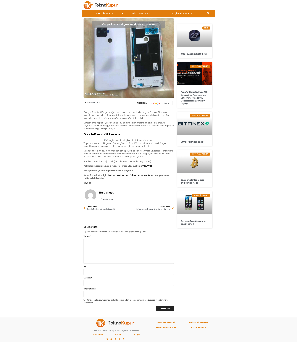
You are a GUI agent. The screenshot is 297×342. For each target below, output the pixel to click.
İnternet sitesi (90, 289)
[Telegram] (115, 339)
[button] (208, 13)
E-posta (88, 278)
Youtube (148, 175)
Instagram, (123, 175)
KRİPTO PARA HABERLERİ (142, 13)
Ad (85, 267)
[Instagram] (119, 339)
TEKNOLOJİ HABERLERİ (103, 13)
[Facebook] (123, 339)
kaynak (87, 182)
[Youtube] (111, 339)
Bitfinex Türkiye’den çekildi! (192, 141)
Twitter (112, 175)
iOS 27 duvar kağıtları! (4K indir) (194, 53)
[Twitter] (107, 339)
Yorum (87, 236)
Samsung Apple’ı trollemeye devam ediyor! (193, 222)
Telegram (134, 175)
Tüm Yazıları (107, 199)
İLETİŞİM (137, 335)
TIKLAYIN (147, 165)
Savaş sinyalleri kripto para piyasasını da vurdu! (192, 181)
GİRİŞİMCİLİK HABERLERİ (181, 13)
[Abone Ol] (160, 103)
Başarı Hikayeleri (198, 328)
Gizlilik (118, 335)
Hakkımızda (98, 335)
